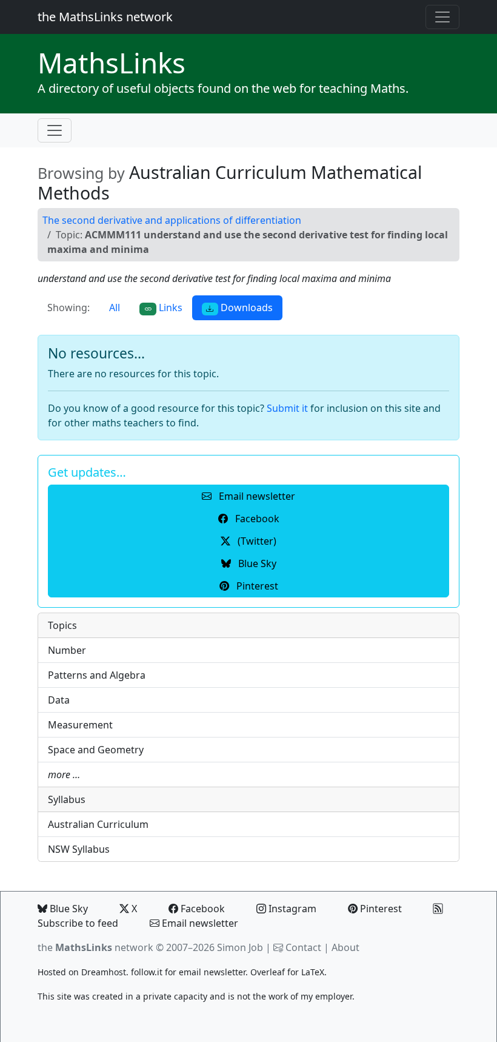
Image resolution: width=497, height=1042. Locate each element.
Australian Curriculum (98, 824)
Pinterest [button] (256, 586)
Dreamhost (103, 972)
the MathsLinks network (105, 16)
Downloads (245, 307)
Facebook (201, 908)
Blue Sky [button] (256, 563)
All (114, 307)
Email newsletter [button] (255, 496)
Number (67, 650)
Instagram (291, 908)
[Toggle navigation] (442, 17)
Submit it (287, 408)
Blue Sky (67, 908)
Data (59, 700)
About (345, 947)
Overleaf (267, 972)
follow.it (146, 972)
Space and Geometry (96, 749)
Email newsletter (198, 923)
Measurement (80, 724)
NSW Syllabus (79, 849)
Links (111, 62)
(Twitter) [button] (255, 541)
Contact (303, 947)
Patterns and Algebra (96, 675)
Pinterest (380, 908)
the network (95, 947)
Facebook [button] (256, 518)
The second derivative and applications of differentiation (171, 220)
